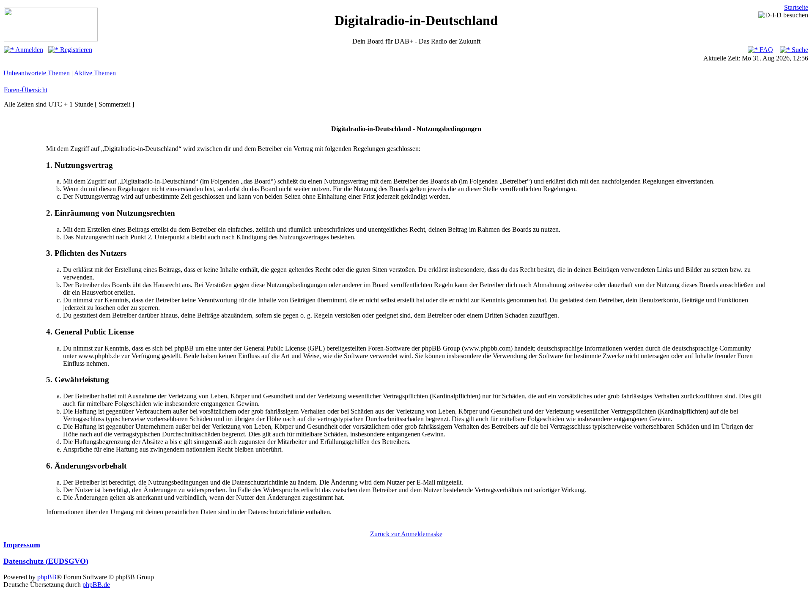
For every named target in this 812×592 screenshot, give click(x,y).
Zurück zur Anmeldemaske (406, 533)
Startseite (796, 7)
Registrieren (75, 49)
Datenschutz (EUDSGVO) (45, 561)
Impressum (21, 544)
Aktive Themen (95, 73)
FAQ (765, 49)
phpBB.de (96, 584)
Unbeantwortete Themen (36, 73)
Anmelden (28, 49)
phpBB (47, 577)
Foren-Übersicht (25, 89)
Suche (799, 49)
